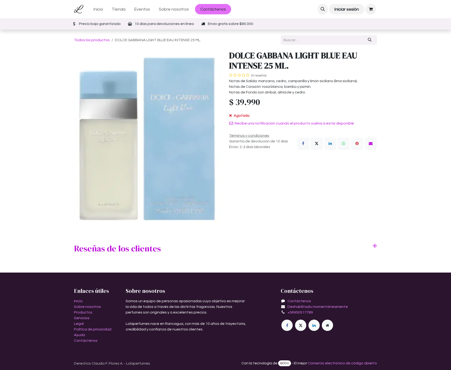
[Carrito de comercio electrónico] (370, 9)
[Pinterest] (357, 143)
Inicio (78, 301)
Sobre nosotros (87, 307)
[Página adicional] (327, 325)
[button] (322, 9)
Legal (79, 324)
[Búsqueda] (370, 40)
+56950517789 (300, 312)
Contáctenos (213, 9)
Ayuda (79, 335)
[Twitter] (300, 325)
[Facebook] (303, 143)
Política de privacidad (92, 329)
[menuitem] (98, 9)
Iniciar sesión (346, 9)
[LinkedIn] (330, 143)
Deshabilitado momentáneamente (318, 307)
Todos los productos (92, 40)
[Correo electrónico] (370, 143)
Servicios (81, 318)
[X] (316, 143)
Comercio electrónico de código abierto (342, 363)
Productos (83, 312)
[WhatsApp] (343, 143)
